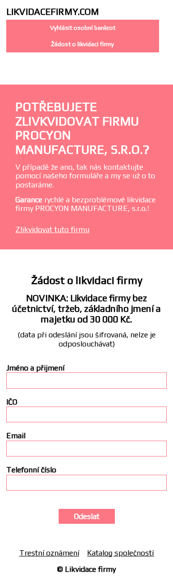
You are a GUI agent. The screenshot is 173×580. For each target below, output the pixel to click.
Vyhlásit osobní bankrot (82, 27)
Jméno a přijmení (35, 368)
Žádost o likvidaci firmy (82, 44)
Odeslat (86, 516)
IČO (11, 402)
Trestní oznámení (49, 552)
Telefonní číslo (31, 470)
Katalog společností (120, 552)
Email (15, 436)
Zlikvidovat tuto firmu (52, 229)
